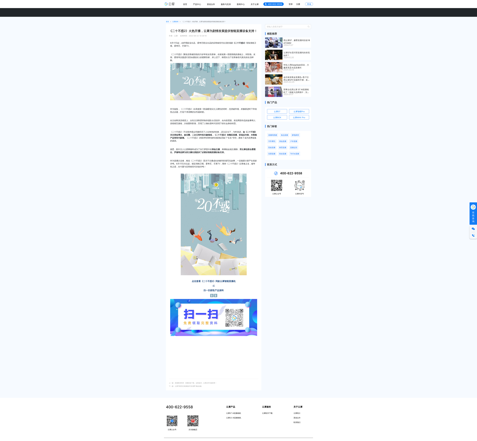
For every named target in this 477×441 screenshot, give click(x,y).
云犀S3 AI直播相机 (233, 418)
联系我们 (297, 422)
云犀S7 (277, 111)
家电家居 (295, 135)
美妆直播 (282, 141)
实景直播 (271, 154)
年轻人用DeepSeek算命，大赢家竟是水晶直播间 (296, 66)
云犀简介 (297, 413)
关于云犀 (255, 4)
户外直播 (293, 141)
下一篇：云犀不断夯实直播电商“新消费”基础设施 (185, 386)
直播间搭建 (272, 135)
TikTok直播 (294, 154)
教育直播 (282, 147)
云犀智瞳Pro (299, 111)
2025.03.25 (288, 82)
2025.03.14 (288, 70)
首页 (185, 4)
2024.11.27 (288, 45)
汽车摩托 (271, 141)
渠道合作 (211, 4)
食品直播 (284, 135)
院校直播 (271, 147)
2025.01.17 (288, 94)
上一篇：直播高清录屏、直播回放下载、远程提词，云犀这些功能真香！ (193, 383)
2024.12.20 (288, 57)
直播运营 (293, 147)
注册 (298, 4)
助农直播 (282, 154)
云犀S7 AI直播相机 (233, 413)
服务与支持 (226, 4)
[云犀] (169, 4)
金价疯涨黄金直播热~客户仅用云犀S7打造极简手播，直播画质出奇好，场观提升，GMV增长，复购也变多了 (296, 78)
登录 (291, 4)
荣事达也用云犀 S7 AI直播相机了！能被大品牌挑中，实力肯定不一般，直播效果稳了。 (296, 90)
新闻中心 (241, 4)
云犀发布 (175, 21)
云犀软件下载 (267, 413)
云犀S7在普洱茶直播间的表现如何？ (296, 53)
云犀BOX (277, 117)
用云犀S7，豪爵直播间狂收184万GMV (296, 41)
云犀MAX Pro (299, 117)
